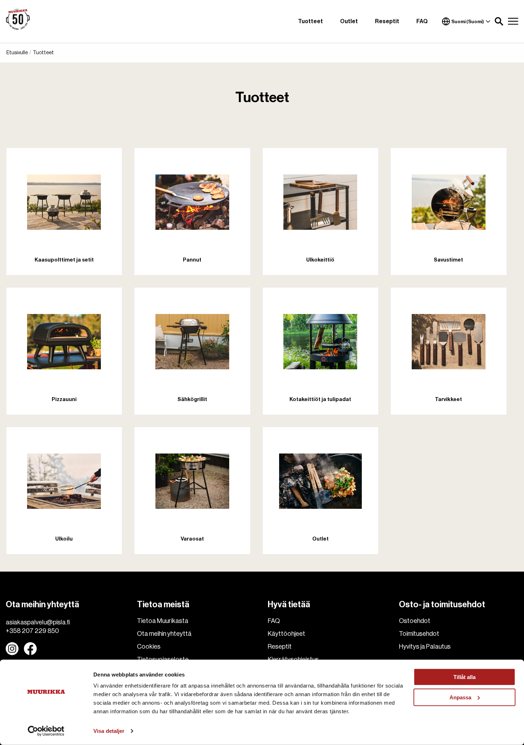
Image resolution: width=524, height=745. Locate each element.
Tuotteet (310, 21)
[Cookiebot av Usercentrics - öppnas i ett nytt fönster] (46, 731)
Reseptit (387, 21)
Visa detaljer (108, 731)
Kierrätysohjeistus (293, 659)
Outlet (349, 21)
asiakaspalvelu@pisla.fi (38, 622)
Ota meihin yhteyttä (164, 633)
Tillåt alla (464, 677)
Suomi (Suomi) (467, 21)
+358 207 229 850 (32, 631)
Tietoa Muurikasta (162, 621)
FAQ (422, 21)
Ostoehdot (414, 621)
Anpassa (460, 697)
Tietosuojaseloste (163, 659)
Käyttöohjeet (286, 633)
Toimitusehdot (419, 633)
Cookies (148, 646)
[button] (499, 21)
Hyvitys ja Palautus (425, 646)
